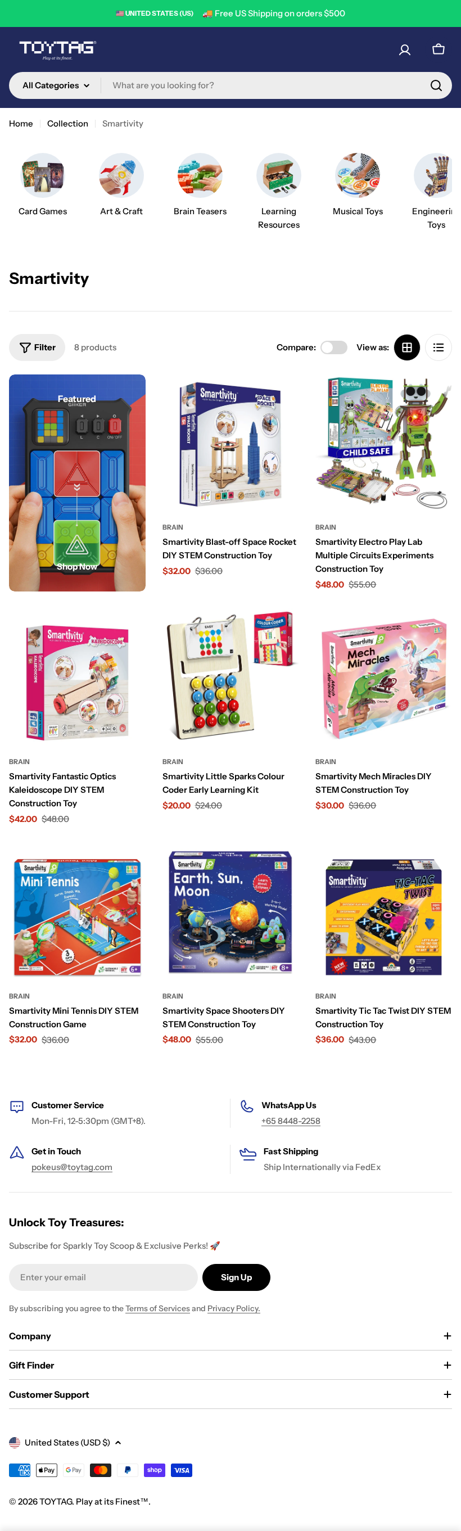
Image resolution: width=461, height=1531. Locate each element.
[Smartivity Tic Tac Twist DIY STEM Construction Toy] (383, 911)
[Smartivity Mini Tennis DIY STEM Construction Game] (77, 911)
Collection (67, 123)
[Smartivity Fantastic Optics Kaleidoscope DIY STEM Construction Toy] (77, 676)
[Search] (436, 85)
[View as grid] (407, 347)
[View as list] (438, 347)
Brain (172, 527)
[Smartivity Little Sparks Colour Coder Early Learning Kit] (230, 676)
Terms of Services (157, 1308)
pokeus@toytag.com (71, 1167)
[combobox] (230, 85)
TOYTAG (55, 1501)
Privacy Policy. (233, 1308)
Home (21, 123)
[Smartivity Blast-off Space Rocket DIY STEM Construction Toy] (230, 442)
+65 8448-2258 (290, 1120)
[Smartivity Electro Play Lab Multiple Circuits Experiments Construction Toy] (383, 442)
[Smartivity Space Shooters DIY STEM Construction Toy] (230, 911)
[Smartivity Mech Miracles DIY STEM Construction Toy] (383, 676)
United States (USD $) (67, 1442)
